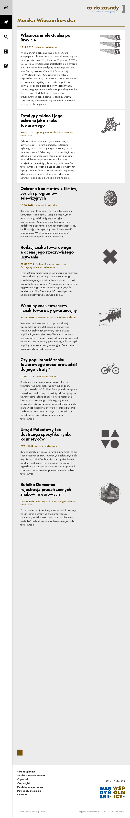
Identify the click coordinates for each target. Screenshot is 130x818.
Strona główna (26, 772)
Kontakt (22, 794)
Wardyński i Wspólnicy (35, 811)
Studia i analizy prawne (31, 775)
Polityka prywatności (30, 787)
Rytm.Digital (119, 811)
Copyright (23, 783)
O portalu (23, 779)
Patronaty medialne (29, 791)
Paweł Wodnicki (93, 811)
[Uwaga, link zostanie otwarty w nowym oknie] (112, 792)
